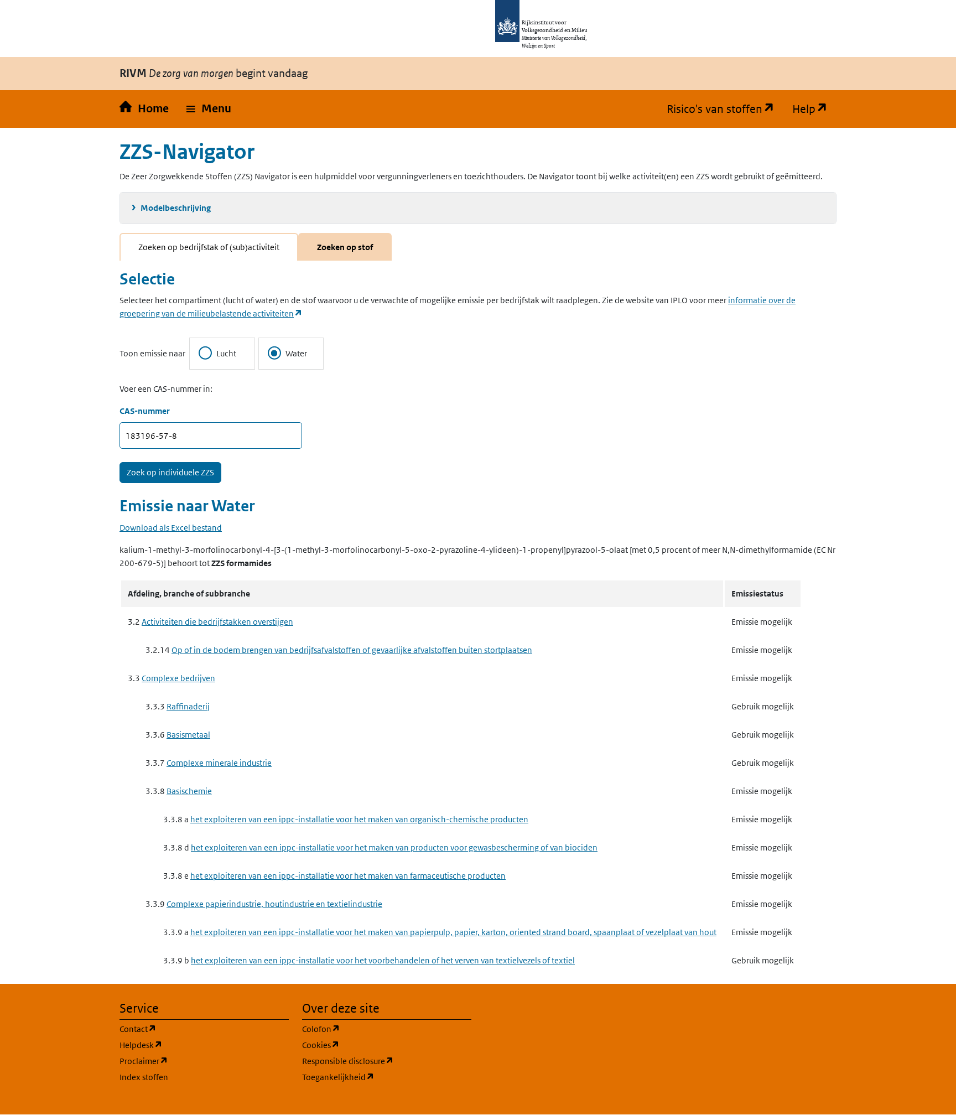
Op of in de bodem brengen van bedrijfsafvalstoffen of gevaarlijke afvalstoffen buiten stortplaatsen (352, 650)
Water (296, 353)
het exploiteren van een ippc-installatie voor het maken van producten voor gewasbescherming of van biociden (394, 847)
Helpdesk (193, 1044)
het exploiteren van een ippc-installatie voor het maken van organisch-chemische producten (359, 819)
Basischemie (189, 791)
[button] (209, 109)
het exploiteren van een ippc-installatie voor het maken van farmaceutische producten (348, 875)
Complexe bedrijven (178, 678)
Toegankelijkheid (386, 1076)
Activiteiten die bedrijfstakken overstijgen (217, 621)
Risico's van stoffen (725, 109)
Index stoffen (143, 1077)
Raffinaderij (188, 706)
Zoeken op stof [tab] (345, 247)
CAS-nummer (144, 411)
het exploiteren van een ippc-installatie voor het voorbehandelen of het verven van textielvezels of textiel (383, 960)
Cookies (373, 1044)
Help (814, 109)
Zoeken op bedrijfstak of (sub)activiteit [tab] (208, 247)
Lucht (226, 353)
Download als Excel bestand (170, 527)
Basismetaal (188, 734)
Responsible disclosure (386, 1060)
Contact (190, 1028)
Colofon (374, 1028)
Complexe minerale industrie (219, 763)
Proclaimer (196, 1060)
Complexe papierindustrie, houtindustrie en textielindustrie (274, 904)
